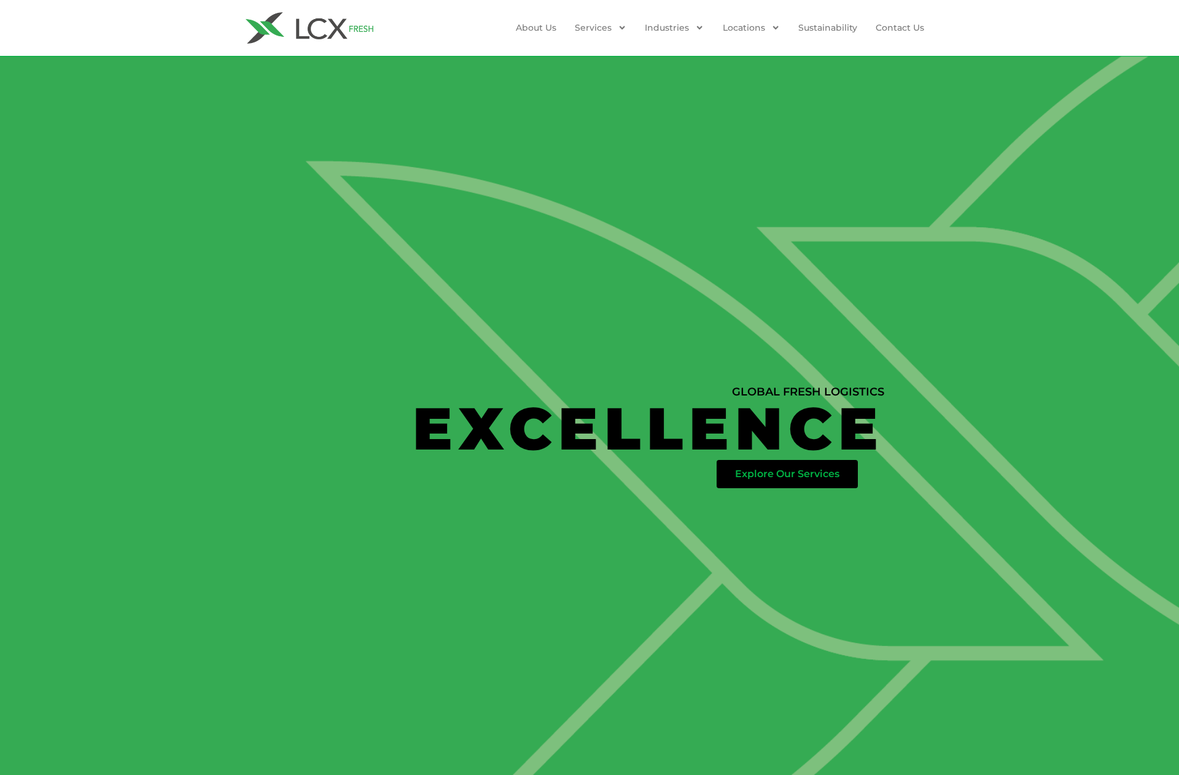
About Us (536, 27)
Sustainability (827, 27)
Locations (744, 27)
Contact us (900, 27)
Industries (667, 27)
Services (593, 27)
